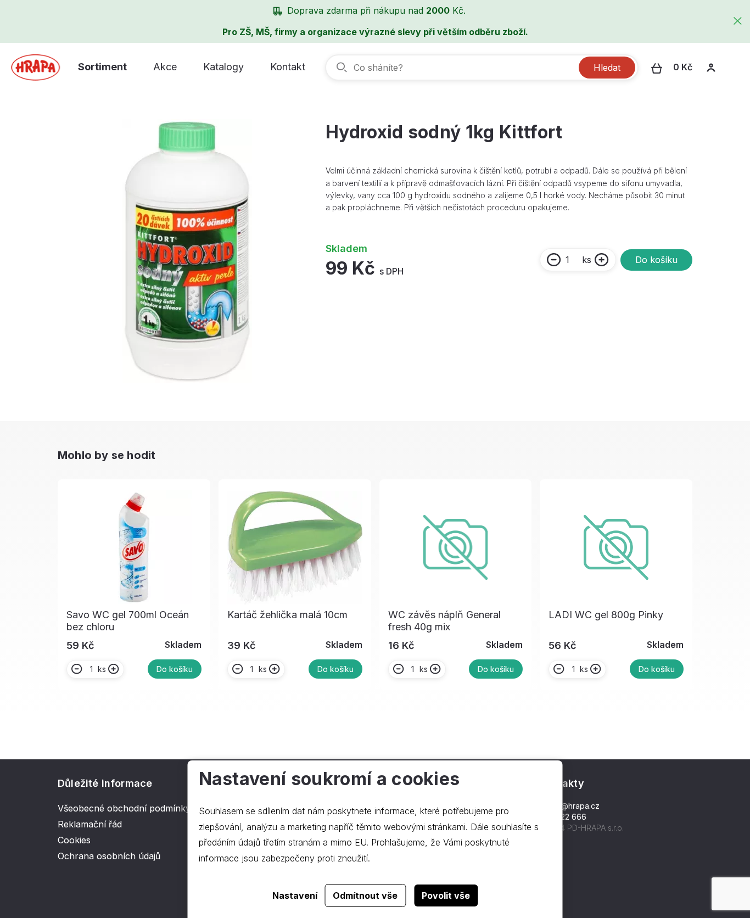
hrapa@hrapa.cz (570, 805)
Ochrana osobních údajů (109, 855)
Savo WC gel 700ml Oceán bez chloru (127, 620)
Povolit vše (446, 895)
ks (586, 259)
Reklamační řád (90, 824)
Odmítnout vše (365, 895)
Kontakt (287, 66)
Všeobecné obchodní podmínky (124, 808)
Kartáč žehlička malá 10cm (287, 614)
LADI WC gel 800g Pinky (605, 614)
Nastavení (294, 895)
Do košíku (656, 259)
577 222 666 (563, 816)
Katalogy (223, 66)
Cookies (74, 840)
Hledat (607, 67)
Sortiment (102, 66)
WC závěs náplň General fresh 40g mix (444, 620)
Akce (165, 66)
